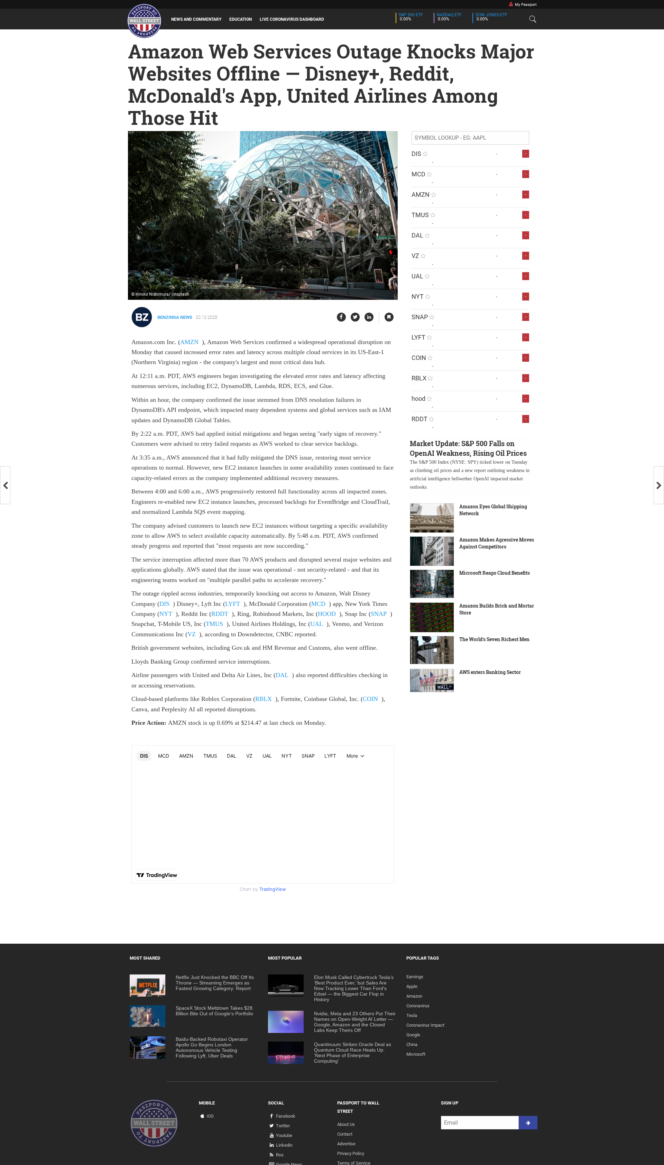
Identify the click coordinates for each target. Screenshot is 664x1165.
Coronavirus (418, 1005)
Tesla (411, 1015)
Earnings (414, 976)
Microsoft (415, 1054)
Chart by (263, 889)
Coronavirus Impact (425, 1025)
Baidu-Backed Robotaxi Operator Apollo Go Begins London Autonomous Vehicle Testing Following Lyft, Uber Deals (212, 1047)
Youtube (284, 1135)
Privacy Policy (350, 1153)
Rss (280, 1154)
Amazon (414, 996)
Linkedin (284, 1145)
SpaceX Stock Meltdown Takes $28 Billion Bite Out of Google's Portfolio (214, 1010)
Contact (344, 1134)
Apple (411, 986)
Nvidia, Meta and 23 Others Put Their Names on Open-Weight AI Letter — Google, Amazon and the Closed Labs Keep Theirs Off (355, 1022)
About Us (346, 1124)
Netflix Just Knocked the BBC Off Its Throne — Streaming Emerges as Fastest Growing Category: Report (215, 982)
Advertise (346, 1143)
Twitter (283, 1125)
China (411, 1044)
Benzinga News (174, 317)
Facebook (285, 1116)
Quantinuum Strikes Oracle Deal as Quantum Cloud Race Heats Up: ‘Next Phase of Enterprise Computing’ (352, 1053)
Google (413, 1034)
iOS (210, 1116)
